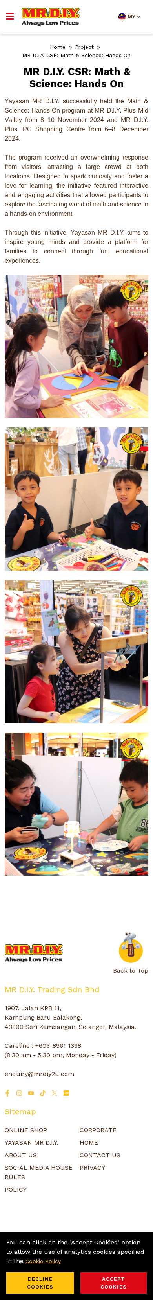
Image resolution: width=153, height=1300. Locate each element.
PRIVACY (92, 1167)
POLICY (16, 1189)
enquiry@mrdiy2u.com (39, 1073)
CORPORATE (98, 1130)
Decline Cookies (40, 1283)
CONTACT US (100, 1155)
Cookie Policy (43, 1261)
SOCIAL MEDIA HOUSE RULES (39, 1172)
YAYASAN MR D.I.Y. (31, 1142)
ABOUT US (21, 1155)
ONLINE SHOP (26, 1130)
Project (84, 47)
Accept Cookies (113, 1283)
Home (58, 47)
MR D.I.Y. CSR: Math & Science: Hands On (76, 55)
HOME (89, 1142)
